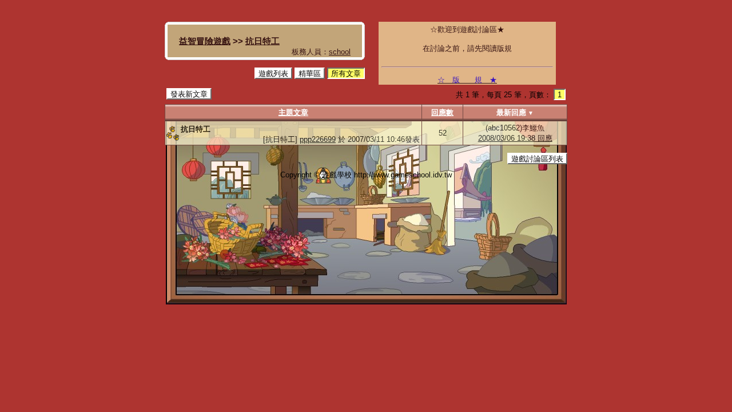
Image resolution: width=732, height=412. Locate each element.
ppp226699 (318, 139)
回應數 (442, 112)
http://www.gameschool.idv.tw (403, 175)
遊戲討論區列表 (537, 158)
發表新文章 (189, 94)
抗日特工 (262, 41)
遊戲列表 (273, 73)
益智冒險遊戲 (204, 41)
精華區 (310, 73)
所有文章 (346, 73)
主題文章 (293, 112)
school (340, 51)
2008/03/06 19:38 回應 (515, 138)
